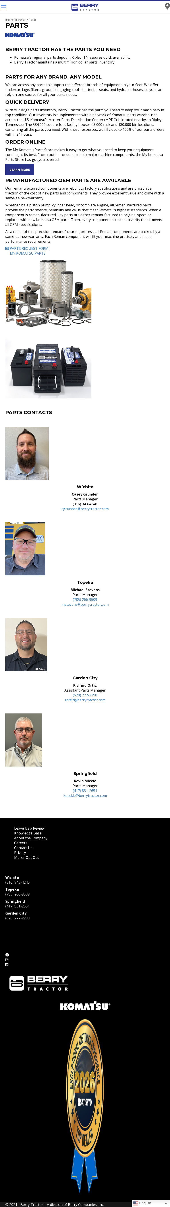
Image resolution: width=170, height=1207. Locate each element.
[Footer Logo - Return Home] (38, 982)
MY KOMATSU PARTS (27, 253)
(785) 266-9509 (85, 599)
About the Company (30, 838)
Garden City (16, 913)
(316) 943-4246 (17, 882)
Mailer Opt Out (27, 857)
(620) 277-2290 (85, 695)
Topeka (12, 889)
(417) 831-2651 (85, 790)
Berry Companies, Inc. (86, 1204)
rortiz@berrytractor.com (85, 700)
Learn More (20, 169)
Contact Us (23, 847)
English (144, 1203)
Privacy (20, 852)
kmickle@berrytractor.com (85, 795)
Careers (20, 842)
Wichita (12, 877)
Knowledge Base (28, 833)
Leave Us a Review (29, 828)
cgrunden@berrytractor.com (85, 508)
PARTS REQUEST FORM (28, 248)
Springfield (15, 901)
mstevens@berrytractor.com (85, 604)
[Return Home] (85, 7)
